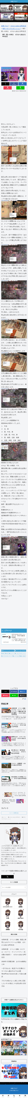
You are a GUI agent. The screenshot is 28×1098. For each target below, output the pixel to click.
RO (7, 653)
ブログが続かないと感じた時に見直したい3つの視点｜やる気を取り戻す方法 (13, 983)
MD (3, 653)
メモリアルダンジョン (20, 653)
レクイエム (16, 656)
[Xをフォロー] (7, 876)
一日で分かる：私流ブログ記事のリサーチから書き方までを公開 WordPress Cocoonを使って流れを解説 (13, 972)
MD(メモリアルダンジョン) (8, 650)
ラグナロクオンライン (7, 656)
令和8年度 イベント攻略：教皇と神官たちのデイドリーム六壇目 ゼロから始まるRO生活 (13, 942)
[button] (22, 695)
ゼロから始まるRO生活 (21, 650)
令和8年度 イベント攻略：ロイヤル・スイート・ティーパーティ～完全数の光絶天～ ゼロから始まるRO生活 (13, 953)
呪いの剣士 (23, 656)
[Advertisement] (14, 53)
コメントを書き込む (14, 813)
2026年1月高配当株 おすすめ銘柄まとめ (14, 962)
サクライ (12, 653)
